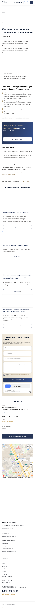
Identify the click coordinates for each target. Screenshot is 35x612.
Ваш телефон (8, 353)
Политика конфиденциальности (10, 607)
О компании (5, 558)
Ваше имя (7, 348)
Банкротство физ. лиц (7, 548)
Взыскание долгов (6, 533)
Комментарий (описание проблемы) (15, 364)
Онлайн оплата (6, 569)
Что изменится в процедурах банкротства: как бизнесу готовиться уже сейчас (16, 310)
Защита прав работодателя (9, 536)
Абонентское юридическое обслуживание (13, 525)
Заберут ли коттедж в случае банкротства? (16, 212)
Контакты (4, 571)
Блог (3, 560)
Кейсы (3, 563)
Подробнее (17, 226)
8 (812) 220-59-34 (24, 181)
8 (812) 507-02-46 (18, 2)
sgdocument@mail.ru (7, 421)
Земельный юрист (6, 554)
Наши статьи (32, 13)
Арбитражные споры (7, 528)
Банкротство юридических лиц (10, 530)
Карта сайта (5, 574)
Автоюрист (5, 543)
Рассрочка (4, 566)
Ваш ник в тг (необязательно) (13, 358)
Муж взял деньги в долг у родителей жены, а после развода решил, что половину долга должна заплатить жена (17, 276)
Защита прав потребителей (9, 551)
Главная (3, 12)
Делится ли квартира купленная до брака (16, 245)
